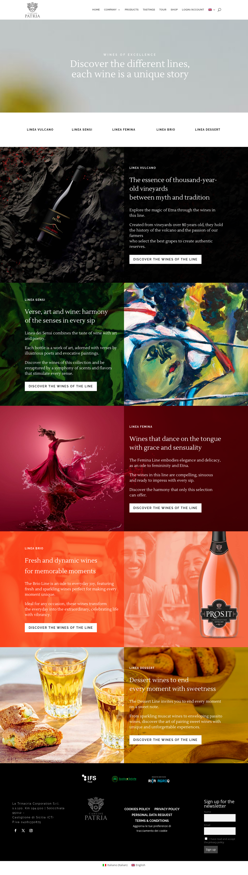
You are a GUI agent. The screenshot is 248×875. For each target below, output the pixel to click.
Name (207, 811)
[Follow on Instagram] (31, 830)
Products (132, 9)
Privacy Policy (167, 809)
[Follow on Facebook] (15, 830)
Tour (162, 9)
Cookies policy (137, 809)
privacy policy (216, 842)
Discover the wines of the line (165, 259)
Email (207, 825)
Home (96, 9)
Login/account (193, 9)
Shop (174, 9)
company (110, 9)
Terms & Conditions (152, 820)
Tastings (149, 9)
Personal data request (152, 814)
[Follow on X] (23, 830)
